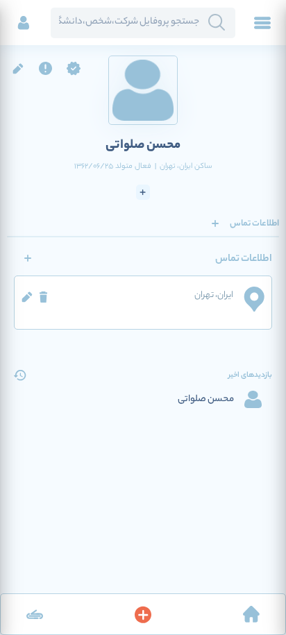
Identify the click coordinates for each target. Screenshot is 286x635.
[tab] (254, 223)
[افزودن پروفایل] (143, 614)
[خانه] (251, 614)
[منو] (262, 23)
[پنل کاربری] (23, 23)
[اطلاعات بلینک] (34, 614)
